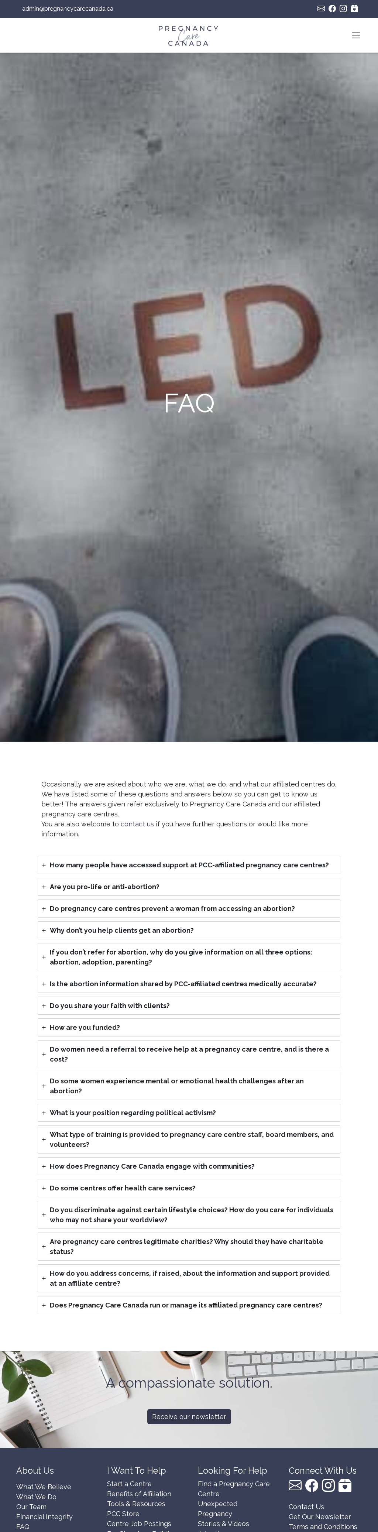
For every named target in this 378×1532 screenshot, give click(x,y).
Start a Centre (129, 1484)
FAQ (23, 1527)
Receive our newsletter (189, 1416)
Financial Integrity (44, 1517)
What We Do (36, 1497)
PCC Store (123, 1514)
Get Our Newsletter (320, 1517)
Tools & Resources (136, 1504)
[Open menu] (356, 35)
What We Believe (43, 1487)
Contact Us (306, 1507)
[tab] (189, 865)
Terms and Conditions (323, 1527)
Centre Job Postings (139, 1524)
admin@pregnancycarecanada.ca (67, 8)
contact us (137, 824)
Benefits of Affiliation (139, 1494)
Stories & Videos (223, 1524)
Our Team (31, 1507)
